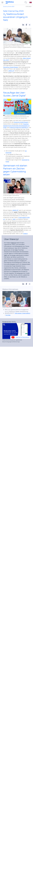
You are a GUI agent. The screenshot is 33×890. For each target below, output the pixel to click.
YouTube (8, 315)
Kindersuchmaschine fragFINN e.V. (18, 127)
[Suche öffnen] (25, 2)
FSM (16, 250)
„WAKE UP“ (11, 71)
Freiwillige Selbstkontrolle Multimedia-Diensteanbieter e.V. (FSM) (16, 125)
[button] (23, 24)
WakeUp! (13, 242)
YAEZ (14, 219)
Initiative (25, 233)
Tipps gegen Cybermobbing (22, 313)
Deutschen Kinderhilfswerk (10, 67)
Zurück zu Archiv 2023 (8, 6)
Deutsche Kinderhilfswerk (21, 122)
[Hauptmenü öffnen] (2, 2)
